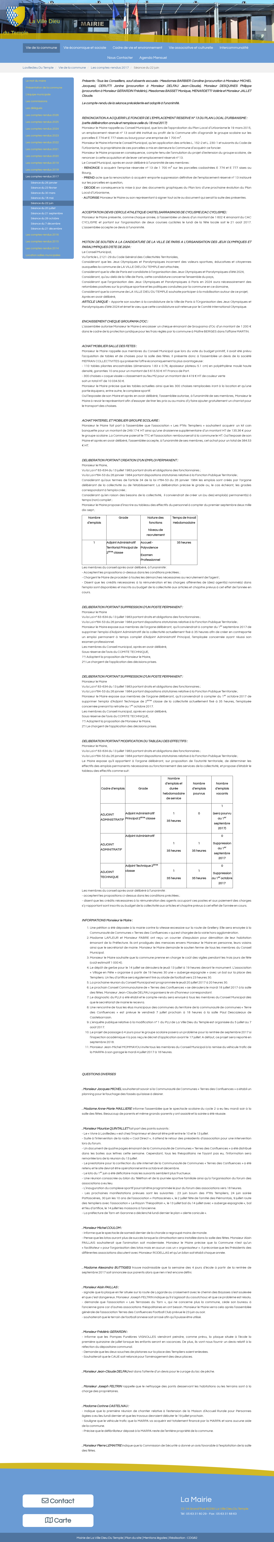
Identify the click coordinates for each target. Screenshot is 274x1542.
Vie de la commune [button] (41, 48)
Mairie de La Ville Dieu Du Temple (100, 1537)
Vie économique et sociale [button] (85, 48)
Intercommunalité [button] (234, 48)
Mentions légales (155, 1537)
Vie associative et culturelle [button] (191, 48)
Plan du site (133, 1537)
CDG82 (192, 1537)
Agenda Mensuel (153, 58)
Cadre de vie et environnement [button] (137, 48)
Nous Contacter (120, 58)
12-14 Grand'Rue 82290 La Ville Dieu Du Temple (214, 1508)
